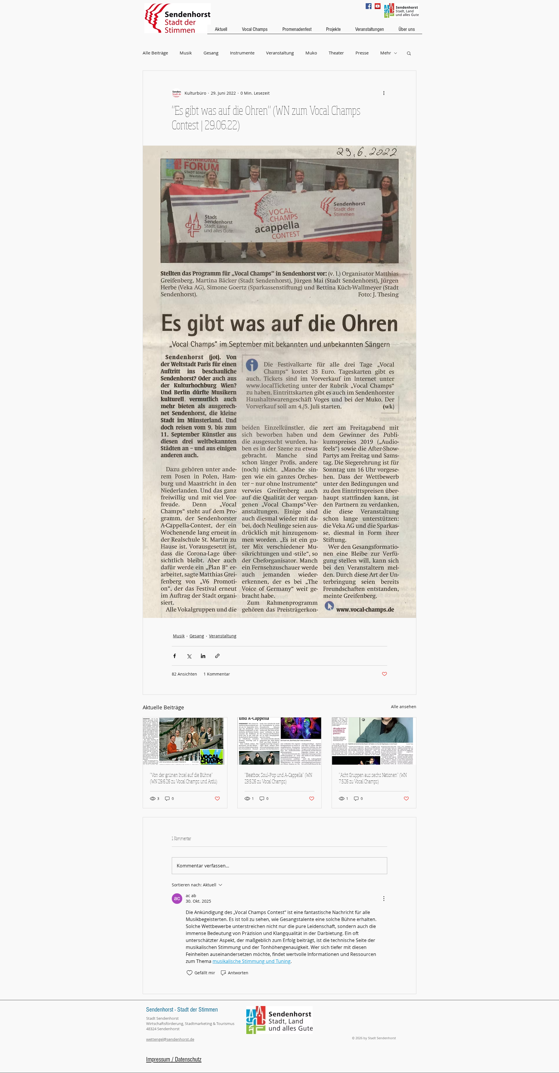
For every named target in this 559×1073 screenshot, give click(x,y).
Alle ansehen (403, 706)
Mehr (385, 53)
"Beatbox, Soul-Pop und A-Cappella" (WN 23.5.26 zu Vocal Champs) (278, 778)
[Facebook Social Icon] (369, 6)
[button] (409, 53)
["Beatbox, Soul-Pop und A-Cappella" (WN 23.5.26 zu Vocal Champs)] (280, 741)
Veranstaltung (280, 53)
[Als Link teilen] (217, 656)
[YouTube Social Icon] (378, 6)
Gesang (211, 53)
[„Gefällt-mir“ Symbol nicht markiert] (189, 972)
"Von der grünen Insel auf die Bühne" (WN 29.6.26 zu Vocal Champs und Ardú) (183, 778)
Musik (186, 53)
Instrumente (242, 53)
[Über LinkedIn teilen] (203, 656)
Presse (362, 53)
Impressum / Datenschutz (173, 1059)
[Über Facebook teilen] (174, 656)
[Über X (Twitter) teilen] (189, 656)
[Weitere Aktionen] (383, 92)
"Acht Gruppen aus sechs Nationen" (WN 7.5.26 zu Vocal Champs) (373, 778)
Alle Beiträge (155, 53)
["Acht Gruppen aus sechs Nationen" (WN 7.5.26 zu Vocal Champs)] (374, 741)
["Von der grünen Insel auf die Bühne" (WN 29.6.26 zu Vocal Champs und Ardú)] (185, 741)
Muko (311, 53)
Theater (336, 53)
